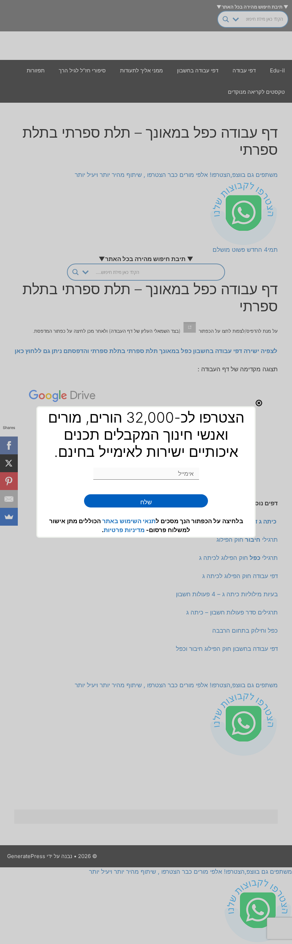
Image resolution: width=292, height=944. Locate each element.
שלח (146, 502)
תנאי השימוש (138, 521)
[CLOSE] (258, 403)
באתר (111, 521)
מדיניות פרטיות (124, 530)
